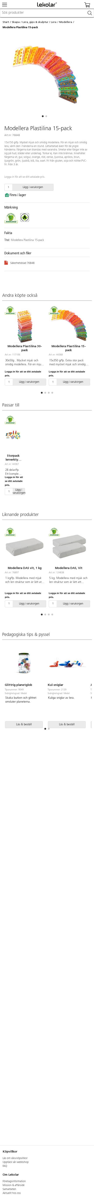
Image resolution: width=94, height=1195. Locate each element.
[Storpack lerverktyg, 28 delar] (13, 435)
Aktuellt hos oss (12, 1193)
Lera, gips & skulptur (35, 22)
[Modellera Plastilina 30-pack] (24, 325)
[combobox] (47, 13)
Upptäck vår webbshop (16, 1162)
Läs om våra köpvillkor (15, 1158)
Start (6, 22)
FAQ (5, 1166)
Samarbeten (9, 1189)
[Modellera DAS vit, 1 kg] (24, 547)
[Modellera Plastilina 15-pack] (68, 325)
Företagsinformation (14, 1181)
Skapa (16, 22)
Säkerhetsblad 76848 (22, 263)
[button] (43, 116)
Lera (53, 22)
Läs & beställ (24, 724)
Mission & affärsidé (13, 1185)
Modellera (65, 22)
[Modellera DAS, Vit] (68, 547)
